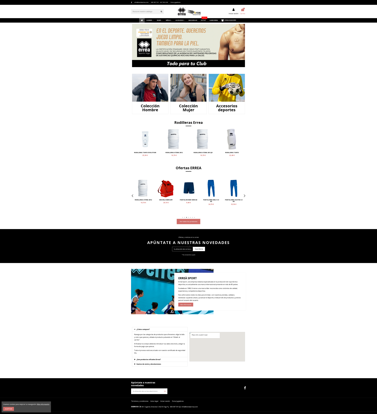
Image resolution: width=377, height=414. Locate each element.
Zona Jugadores (178, 401)
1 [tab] (183, 217)
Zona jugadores (175, 2)
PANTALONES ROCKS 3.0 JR (143, 200)
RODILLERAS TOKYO (232, 152)
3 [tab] (187, 217)
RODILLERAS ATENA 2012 (174, 152)
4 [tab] (188, 217)
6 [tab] (192, 217)
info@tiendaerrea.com (141, 2)
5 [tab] (190, 217)
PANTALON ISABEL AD (233, 200)
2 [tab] (185, 217)
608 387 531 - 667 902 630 (159, 2)
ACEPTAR (8, 409)
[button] (150, 20)
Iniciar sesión (165, 401)
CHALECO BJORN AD (166, 200)
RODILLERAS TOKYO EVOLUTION (145, 152)
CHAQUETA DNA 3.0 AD (188, 200)
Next (244, 196)
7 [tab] (194, 217)
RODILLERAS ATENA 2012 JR (203, 152)
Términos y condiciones (139, 401)
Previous (132, 196)
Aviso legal (154, 401)
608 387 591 (174, 407)
